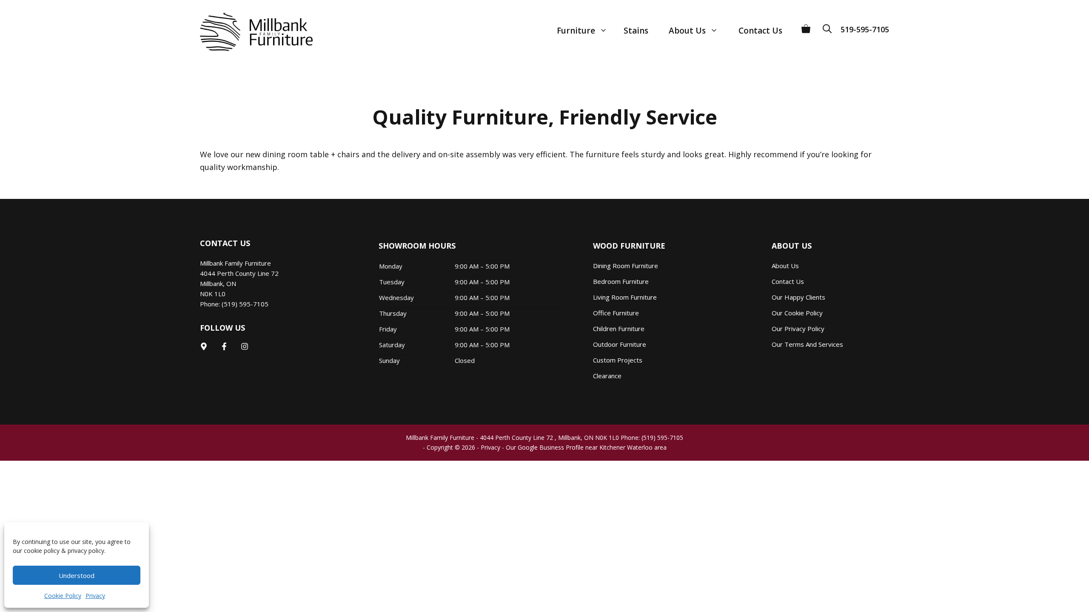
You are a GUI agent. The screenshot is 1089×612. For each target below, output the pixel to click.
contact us (788, 281)
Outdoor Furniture (619, 344)
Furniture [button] (576, 30)
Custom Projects (617, 360)
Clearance (607, 375)
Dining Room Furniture (625, 265)
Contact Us (760, 30)
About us (785, 265)
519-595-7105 (865, 29)
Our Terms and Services (807, 344)
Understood (76, 575)
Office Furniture (616, 313)
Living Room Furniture (625, 297)
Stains (636, 30)
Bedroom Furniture (621, 281)
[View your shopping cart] (806, 25)
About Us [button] (687, 30)
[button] (830, 25)
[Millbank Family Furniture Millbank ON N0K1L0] (248, 32)
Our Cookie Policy (797, 313)
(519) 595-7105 (245, 304)
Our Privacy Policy (798, 328)
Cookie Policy (62, 596)
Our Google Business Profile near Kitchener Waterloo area (586, 447)
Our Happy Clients (798, 297)
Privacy (95, 596)
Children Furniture (618, 328)
